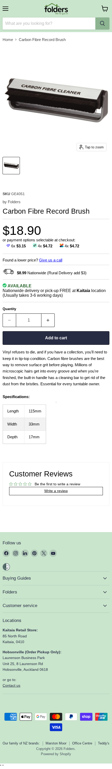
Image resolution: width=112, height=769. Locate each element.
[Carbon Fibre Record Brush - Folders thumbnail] (11, 165)
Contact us (11, 685)
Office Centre (82, 743)
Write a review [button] (56, 491)
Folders (14, 202)
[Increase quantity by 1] (48, 320)
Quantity (9, 309)
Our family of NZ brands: (21, 743)
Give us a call (50, 260)
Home (8, 39)
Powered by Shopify (56, 754)
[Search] (102, 24)
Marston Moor (56, 743)
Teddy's (103, 743)
